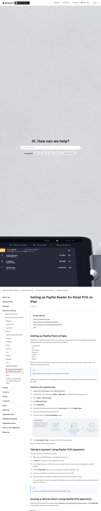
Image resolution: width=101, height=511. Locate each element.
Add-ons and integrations (11, 427)
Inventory (6, 392)
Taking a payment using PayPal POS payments (45, 322)
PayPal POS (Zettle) (62, 290)
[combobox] (50, 148)
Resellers (8, 338)
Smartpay (9, 341)
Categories (57, 2)
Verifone (8, 355)
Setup (4, 405)
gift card (59, 153)
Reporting (6, 410)
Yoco (7, 362)
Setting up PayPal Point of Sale (41, 319)
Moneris (8, 331)
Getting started (8, 302)
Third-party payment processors (44, 290)
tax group (51, 153)
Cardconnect (9, 324)
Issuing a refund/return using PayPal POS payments (47, 324)
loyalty (44, 153)
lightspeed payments (69, 153)
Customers (6, 401)
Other (7, 375)
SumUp (8, 345)
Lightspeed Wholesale (10, 419)
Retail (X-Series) (23, 3)
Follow (33, 306)
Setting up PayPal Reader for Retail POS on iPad (14, 370)
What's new (6, 297)
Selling (5, 396)
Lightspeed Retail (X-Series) (10, 290)
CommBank (9, 328)
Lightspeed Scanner (9, 423)
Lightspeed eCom (8, 414)
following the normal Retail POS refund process (72, 503)
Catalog (5, 387)
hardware (37, 153)
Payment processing (27, 290)
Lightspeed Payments (11, 314)
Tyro (7, 352)
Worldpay (8, 359)
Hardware (6, 306)
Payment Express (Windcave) (14, 335)
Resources (66, 2)
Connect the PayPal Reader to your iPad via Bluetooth (49, 391)
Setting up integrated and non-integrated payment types (13, 381)
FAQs (34, 327)
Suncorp (8, 348)
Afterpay (8, 321)
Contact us (76, 2)
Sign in (94, 2)
